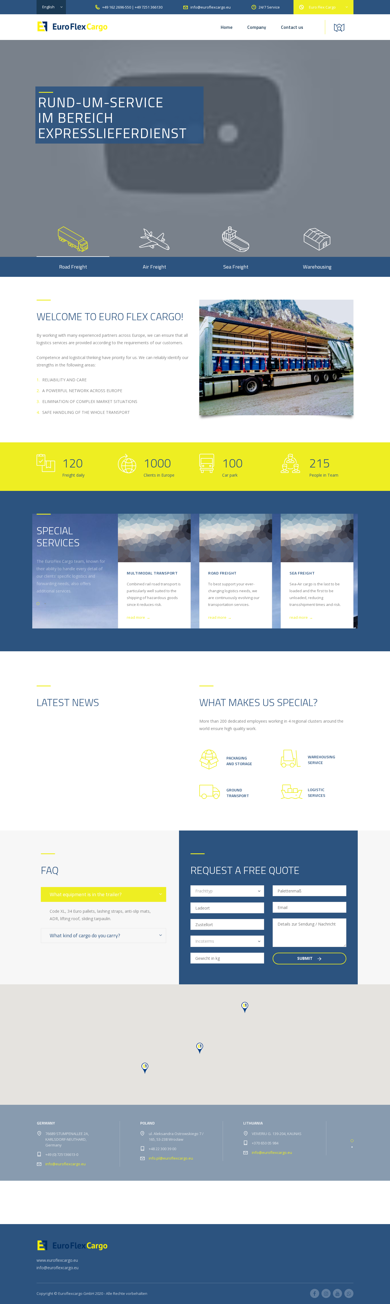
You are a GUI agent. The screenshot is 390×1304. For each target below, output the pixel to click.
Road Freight (222, 573)
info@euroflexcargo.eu (65, 1163)
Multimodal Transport (152, 573)
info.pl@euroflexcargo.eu (171, 1158)
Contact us (292, 27)
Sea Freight (302, 573)
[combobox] (227, 891)
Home (226, 27)
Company (256, 27)
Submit (305, 958)
